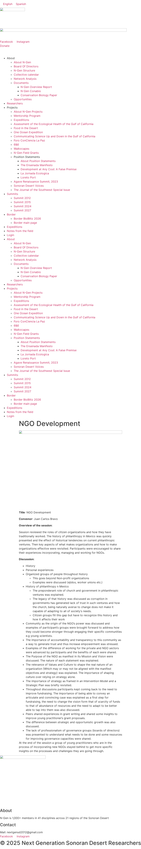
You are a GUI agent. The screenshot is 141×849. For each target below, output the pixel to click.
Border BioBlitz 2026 (27, 218)
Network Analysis (25, 78)
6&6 (16, 144)
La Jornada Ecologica (35, 173)
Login (10, 235)
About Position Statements (38, 161)
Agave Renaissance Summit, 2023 (36, 181)
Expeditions (21, 120)
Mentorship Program (27, 115)
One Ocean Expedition (28, 132)
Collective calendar (26, 74)
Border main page (25, 222)
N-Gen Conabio (31, 91)
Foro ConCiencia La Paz (29, 140)
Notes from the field (20, 231)
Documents (21, 83)
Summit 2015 (22, 202)
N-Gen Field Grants (26, 152)
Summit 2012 (22, 198)
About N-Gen (22, 62)
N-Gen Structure (24, 70)
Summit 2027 (22, 210)
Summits (12, 194)
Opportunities (23, 99)
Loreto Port (28, 177)
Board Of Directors (26, 66)
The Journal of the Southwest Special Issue (42, 189)
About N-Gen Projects (28, 111)
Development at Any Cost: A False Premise (49, 169)
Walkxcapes (21, 148)
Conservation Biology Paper (39, 95)
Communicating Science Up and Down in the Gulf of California (54, 136)
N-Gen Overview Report (36, 87)
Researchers (15, 103)
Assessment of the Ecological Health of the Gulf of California (53, 124)
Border (11, 214)
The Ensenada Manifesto (37, 165)
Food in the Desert (26, 128)
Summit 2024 (22, 206)
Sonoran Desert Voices (29, 185)
